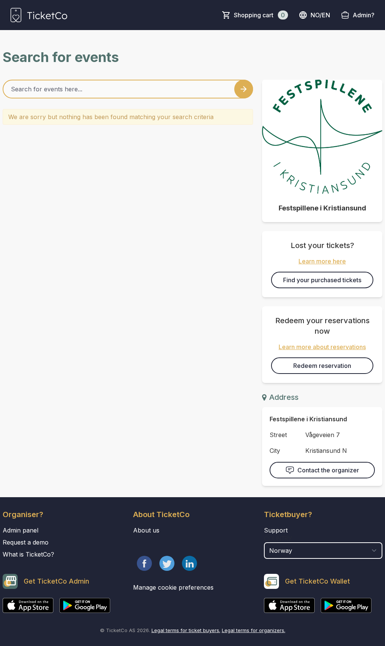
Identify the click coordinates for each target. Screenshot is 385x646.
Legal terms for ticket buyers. (186, 630)
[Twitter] (166, 563)
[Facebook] (144, 563)
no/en (320, 15)
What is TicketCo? (28, 554)
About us (146, 530)
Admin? (363, 15)
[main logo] (39, 15)
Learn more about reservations (322, 347)
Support (276, 530)
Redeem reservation (322, 365)
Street (278, 435)
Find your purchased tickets (322, 280)
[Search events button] (243, 89)
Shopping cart (259, 15)
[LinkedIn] (189, 563)
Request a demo (26, 542)
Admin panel (20, 530)
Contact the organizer (328, 470)
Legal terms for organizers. (253, 630)
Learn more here (322, 261)
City (275, 450)
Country (278, 538)
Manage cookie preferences (173, 587)
